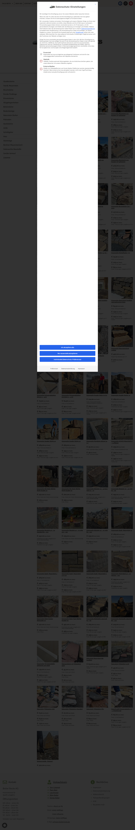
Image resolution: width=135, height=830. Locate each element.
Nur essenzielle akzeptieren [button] (68, 353)
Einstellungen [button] (80, 32)
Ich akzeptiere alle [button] (67, 347)
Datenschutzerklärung (88, 28)
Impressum (81, 368)
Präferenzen (54, 368)
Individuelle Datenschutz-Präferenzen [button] (67, 359)
